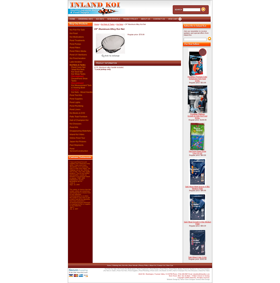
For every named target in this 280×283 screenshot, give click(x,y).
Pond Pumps (75, 44)
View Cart (169, 265)
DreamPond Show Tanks (79, 80)
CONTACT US (159, 19)
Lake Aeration (76, 62)
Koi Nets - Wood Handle (82, 92)
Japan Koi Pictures (78, 141)
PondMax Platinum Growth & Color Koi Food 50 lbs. (197, 116)
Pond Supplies (76, 99)
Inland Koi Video (77, 134)
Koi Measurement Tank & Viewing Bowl (81, 86)
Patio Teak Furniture (78, 117)
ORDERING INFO (85, 19)
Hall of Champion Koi (79, 120)
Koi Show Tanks (78, 75)
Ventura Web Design (203, 279)
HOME (72, 19)
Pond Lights (75, 102)
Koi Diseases (75, 124)
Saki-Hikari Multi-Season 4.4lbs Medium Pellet (197, 188)
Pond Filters (75, 47)
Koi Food (74, 33)
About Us (153, 265)
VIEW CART (173, 19)
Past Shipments (76, 145)
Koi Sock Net (77, 72)
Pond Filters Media (78, 51)
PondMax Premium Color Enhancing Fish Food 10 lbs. (197, 79)
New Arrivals (133, 265)
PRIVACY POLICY (130, 19)
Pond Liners (75, 109)
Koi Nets (75, 90)
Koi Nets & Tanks (78, 65)
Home (96, 24)
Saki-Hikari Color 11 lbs (197, 257)
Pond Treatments (77, 40)
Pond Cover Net (78, 67)
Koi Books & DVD (77, 113)
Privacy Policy (143, 265)
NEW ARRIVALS (113, 19)
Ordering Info (116, 265)
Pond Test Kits (76, 95)
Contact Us (161, 265)
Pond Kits (74, 127)
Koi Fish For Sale (77, 30)
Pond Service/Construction (79, 150)
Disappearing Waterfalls (80, 131)
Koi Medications (77, 37)
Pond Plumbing (76, 106)
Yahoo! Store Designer (187, 279)
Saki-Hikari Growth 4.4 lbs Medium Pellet (197, 223)
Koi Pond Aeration (78, 58)
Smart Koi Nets (77, 69)
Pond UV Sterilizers (78, 55)
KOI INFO (100, 19)
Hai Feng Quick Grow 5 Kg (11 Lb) (197, 152)
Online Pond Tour (77, 138)
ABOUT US (145, 19)
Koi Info (125, 265)
